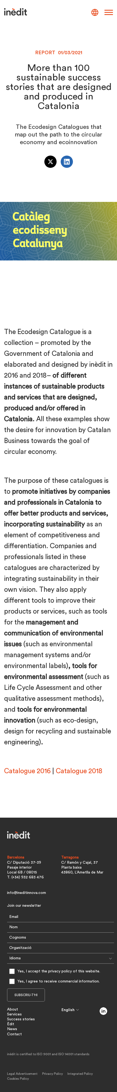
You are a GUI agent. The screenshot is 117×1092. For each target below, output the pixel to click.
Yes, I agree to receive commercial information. (58, 981)
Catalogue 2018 (79, 771)
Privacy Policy (52, 1073)
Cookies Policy (18, 1078)
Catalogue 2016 (27, 771)
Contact (14, 1034)
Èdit (10, 1024)
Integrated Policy (80, 1073)
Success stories (21, 1019)
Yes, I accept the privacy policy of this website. (58, 971)
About (12, 1009)
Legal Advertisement (22, 1073)
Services (14, 1014)
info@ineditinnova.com (26, 893)
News (12, 1029)
